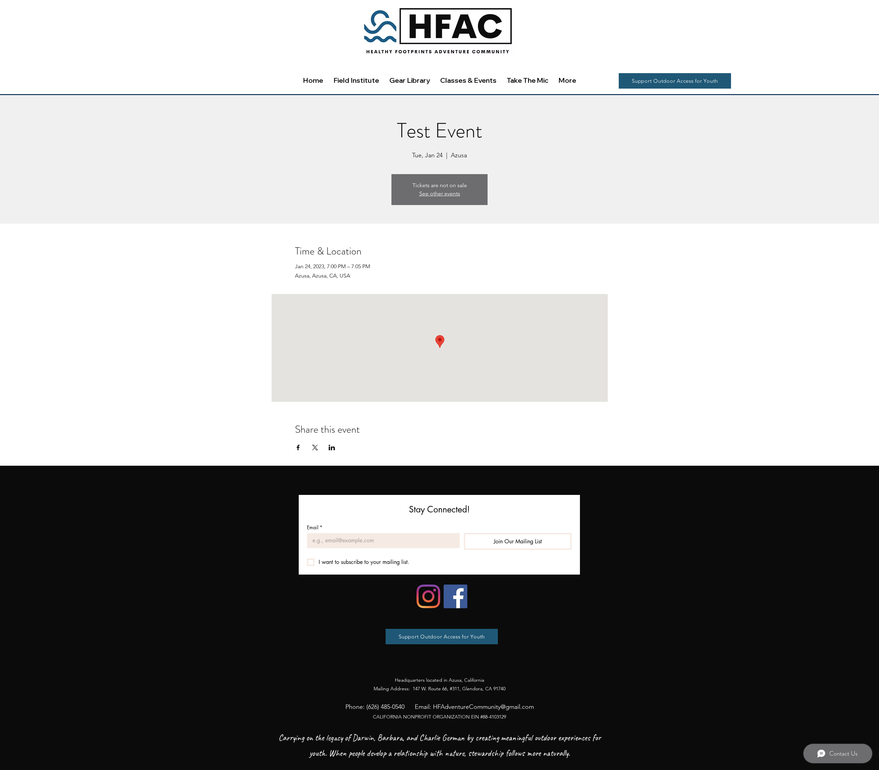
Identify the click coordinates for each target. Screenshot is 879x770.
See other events (439, 193)
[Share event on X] (315, 447)
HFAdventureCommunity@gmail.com (483, 707)
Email (314, 527)
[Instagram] (428, 596)
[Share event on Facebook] (298, 447)
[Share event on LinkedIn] (332, 447)
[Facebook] (455, 596)
